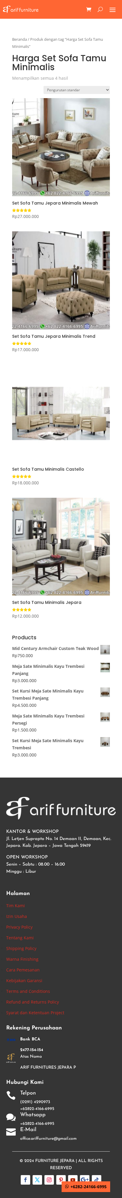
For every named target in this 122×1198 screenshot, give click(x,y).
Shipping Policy (21, 948)
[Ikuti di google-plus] (84, 1180)
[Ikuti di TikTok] (96, 1180)
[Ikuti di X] (37, 1180)
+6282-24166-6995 (88, 1186)
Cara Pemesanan (23, 970)
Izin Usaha (16, 916)
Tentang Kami (20, 937)
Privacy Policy (19, 927)
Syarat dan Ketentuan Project (35, 1012)
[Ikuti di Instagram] (49, 1180)
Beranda (19, 39)
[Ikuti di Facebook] (25, 1180)
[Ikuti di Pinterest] (61, 1180)
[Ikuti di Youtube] (73, 1180)
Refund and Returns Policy (32, 1002)
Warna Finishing (22, 959)
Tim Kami (15, 905)
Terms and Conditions (28, 991)
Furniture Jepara (55, 1161)
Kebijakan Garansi (24, 980)
